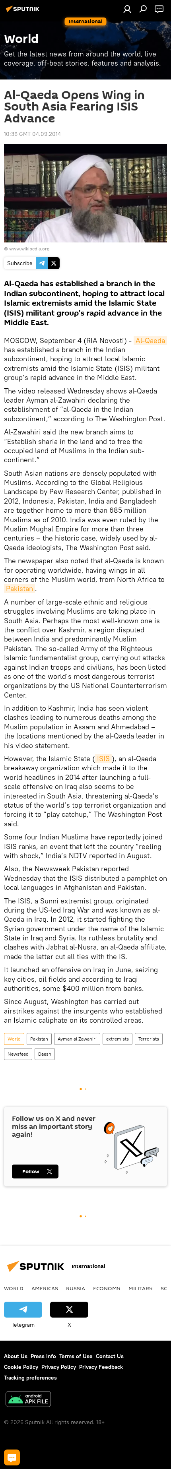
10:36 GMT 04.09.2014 (32, 134)
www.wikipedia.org (29, 249)
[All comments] (12, 1457)
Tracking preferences (30, 1377)
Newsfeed (18, 1054)
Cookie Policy (21, 1366)
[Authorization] (127, 9)
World (14, 1039)
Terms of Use (76, 1356)
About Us (15, 1356)
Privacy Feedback (101, 1366)
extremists (117, 1039)
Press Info (43, 1356)
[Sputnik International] (24, 12)
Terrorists (148, 1039)
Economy (106, 1288)
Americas (44, 1288)
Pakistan (19, 588)
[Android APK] (28, 1400)
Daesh (44, 1054)
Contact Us (110, 1356)
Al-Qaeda (150, 340)
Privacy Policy (58, 1366)
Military (140, 1288)
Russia (75, 1288)
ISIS (103, 758)
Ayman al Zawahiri (77, 1039)
